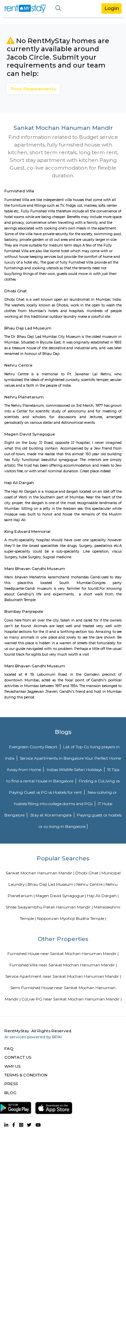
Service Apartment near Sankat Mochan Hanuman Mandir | (63, 976)
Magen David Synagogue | (61, 895)
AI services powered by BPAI (33, 1036)
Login (111, 8)
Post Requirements (33, 88)
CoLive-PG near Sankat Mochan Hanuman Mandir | (72, 998)
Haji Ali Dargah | (103, 895)
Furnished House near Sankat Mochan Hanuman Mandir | (63, 953)
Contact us (17, 1057)
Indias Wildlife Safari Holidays (75, 769)
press (11, 1083)
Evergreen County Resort (33, 746)
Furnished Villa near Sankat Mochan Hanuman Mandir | (63, 964)
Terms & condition (25, 1074)
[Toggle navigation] (58, 8)
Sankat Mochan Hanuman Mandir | (40, 872)
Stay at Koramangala (51, 815)
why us (12, 1066)
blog (10, 1092)
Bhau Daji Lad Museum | (51, 884)
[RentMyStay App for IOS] (53, 1107)
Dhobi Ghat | (87, 872)
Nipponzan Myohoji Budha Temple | (71, 918)
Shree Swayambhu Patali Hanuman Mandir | (49, 906)
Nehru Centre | (90, 884)
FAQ (8, 1048)
